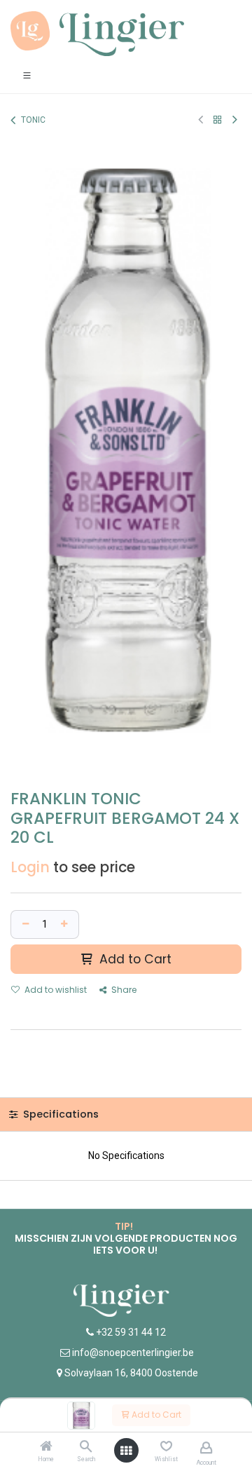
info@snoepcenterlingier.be (133, 1352)
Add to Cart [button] (134, 959)
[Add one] (65, 924)
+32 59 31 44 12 (130, 1332)
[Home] (46, 1447)
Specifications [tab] (59, 1114)
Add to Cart (155, 1415)
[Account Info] (206, 1447)
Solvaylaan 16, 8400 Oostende (131, 1372)
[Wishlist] (166, 1446)
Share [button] (122, 990)
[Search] (85, 1447)
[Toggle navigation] (27, 75)
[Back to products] (217, 119)
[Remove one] (23, 924)
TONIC (33, 120)
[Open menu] (126, 1450)
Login (30, 867)
